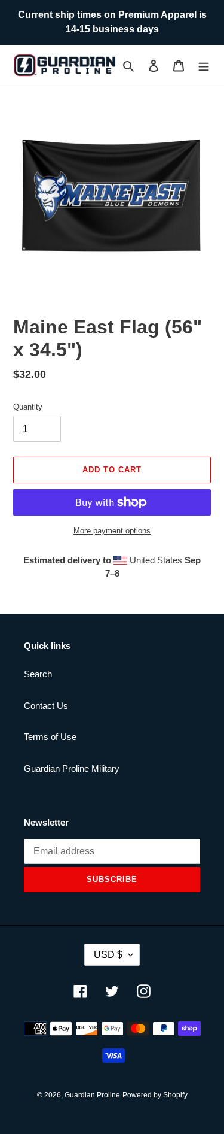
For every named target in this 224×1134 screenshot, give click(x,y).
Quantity (27, 406)
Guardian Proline (92, 1095)
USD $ (108, 955)
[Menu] (203, 65)
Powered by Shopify (155, 1095)
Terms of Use (50, 737)
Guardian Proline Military (71, 768)
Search (38, 674)
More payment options (112, 530)
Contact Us (46, 706)
